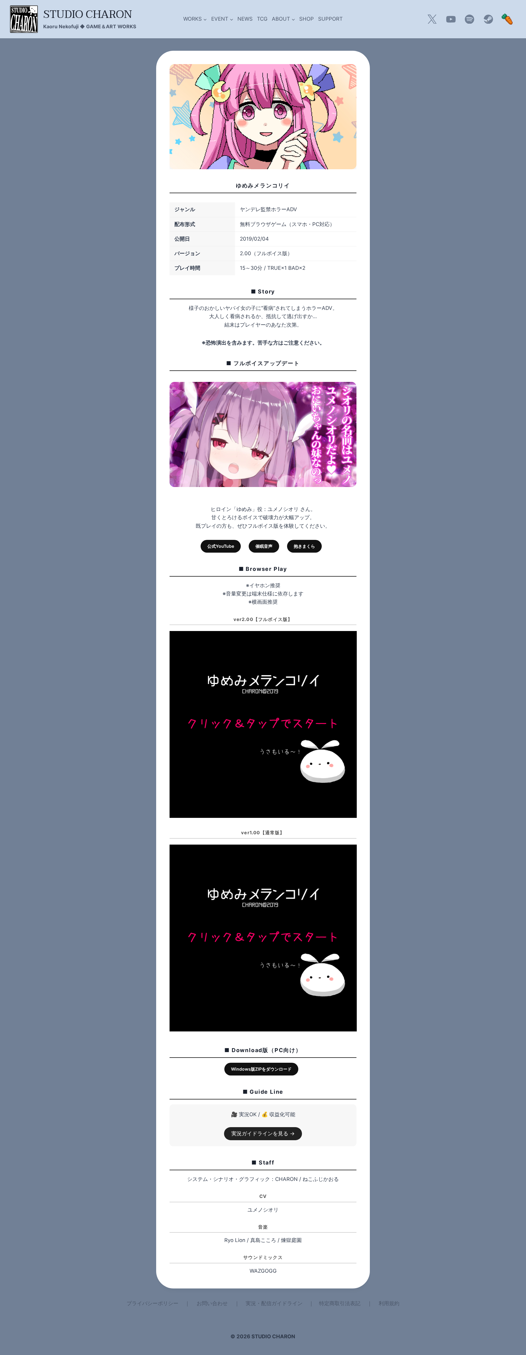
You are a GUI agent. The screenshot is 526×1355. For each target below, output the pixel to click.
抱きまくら (304, 546)
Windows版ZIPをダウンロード (261, 1069)
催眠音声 (263, 546)
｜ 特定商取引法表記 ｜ (340, 1303)
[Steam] (488, 19)
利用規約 (389, 1303)
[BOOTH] (507, 19)
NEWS (245, 19)
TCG (262, 19)
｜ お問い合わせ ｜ (212, 1303)
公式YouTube (220, 546)
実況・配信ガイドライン (274, 1303)
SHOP (306, 19)
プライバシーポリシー (152, 1303)
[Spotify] (469, 19)
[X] (432, 19)
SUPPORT (330, 19)
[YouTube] (450, 19)
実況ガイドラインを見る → (263, 1133)
